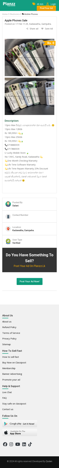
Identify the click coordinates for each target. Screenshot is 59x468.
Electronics (15, 14)
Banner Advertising (12, 373)
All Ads (40, 4)
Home (5, 14)
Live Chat (7, 392)
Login (53, 4)
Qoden (49, 461)
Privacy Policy (9, 338)
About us (6, 321)
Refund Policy (9, 327)
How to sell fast (10, 356)
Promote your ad (11, 379)
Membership (8, 368)
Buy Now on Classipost (14, 362)
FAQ (4, 397)
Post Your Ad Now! (29, 281)
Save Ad (49, 28)
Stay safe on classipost (14, 403)
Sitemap (6, 344)
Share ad (34, 28)
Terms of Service (11, 332)
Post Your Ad (46, 8)
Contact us (7, 409)
